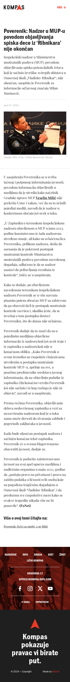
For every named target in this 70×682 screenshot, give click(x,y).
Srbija (38, 555)
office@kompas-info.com (35, 579)
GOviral (55, 671)
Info (25, 555)
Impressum (42, 602)
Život (62, 555)
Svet (50, 555)
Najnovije (11, 555)
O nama (25, 602)
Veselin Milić (46, 198)
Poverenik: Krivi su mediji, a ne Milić (26, 526)
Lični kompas (35, 560)
